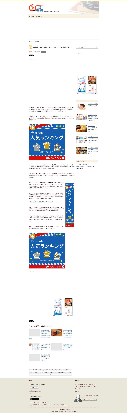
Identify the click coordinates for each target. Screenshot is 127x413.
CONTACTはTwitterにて (36, 396)
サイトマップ (93, 400)
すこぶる (31, 41)
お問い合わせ (86, 400)
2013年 (77, 168)
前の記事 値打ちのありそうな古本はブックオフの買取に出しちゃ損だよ (51, 370)
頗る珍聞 (39, 16)
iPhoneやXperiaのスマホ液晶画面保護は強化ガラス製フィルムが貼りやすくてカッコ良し (67, 333)
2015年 (77, 166)
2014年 (88, 166)
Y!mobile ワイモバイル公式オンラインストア (41, 202)
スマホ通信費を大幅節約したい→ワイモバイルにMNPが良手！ (52, 47)
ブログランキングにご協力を (38, 384)
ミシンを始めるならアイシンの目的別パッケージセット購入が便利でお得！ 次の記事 (50, 373)
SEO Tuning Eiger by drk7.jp (63, 409)
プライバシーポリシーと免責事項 (37, 402)
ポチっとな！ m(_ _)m (36, 391)
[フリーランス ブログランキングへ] (34, 388)
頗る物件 (31, 16)
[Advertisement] (63, 29)
